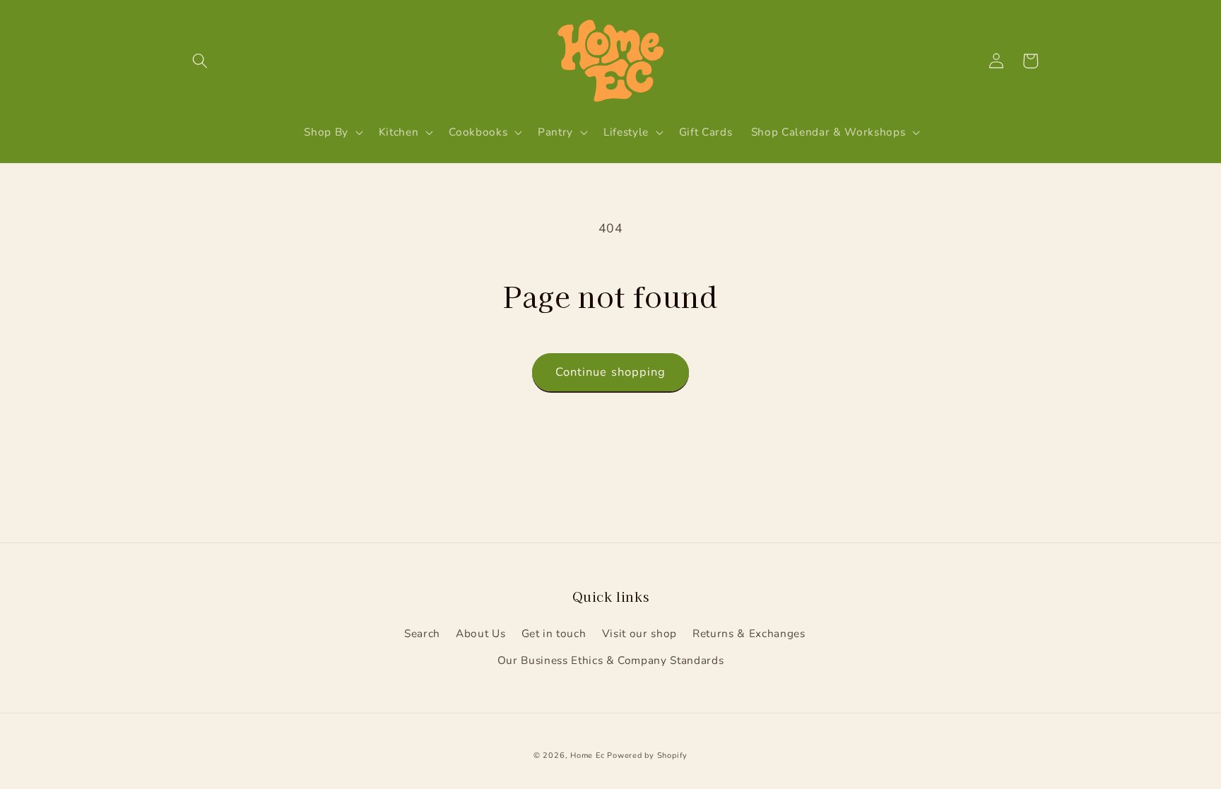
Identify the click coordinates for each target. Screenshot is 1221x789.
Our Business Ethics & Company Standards (610, 660)
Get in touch (553, 633)
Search (422, 633)
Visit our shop (639, 633)
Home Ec (587, 755)
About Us (480, 633)
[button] (200, 61)
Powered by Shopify (647, 755)
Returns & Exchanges (749, 633)
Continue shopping (610, 372)
